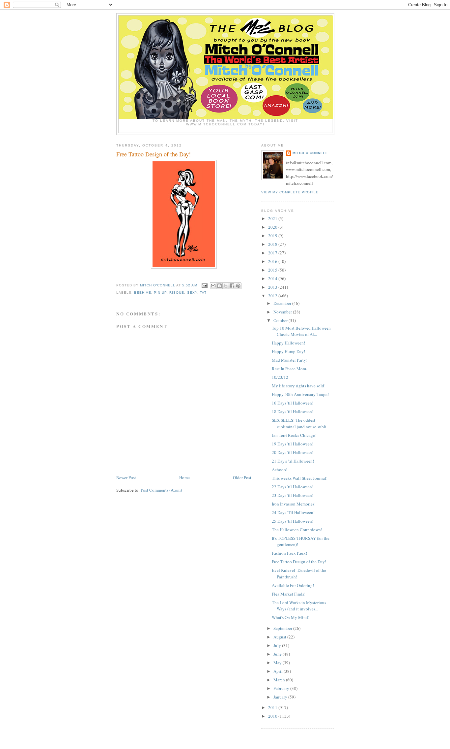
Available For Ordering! (293, 585)
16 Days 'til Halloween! (292, 403)
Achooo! (279, 469)
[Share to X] (225, 285)
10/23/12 (280, 377)
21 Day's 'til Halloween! (293, 461)
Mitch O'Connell (310, 153)
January (280, 697)
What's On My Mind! (290, 617)
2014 (273, 278)
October (281, 320)
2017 (273, 253)
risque (176, 292)
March (279, 680)
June (278, 654)
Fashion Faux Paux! (289, 553)
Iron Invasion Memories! (294, 504)
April (278, 671)
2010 (273, 716)
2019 (273, 236)
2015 (273, 270)
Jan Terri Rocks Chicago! (294, 435)
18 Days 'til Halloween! (292, 411)
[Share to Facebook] (232, 285)
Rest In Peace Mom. (289, 369)
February (281, 688)
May (278, 663)
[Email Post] (204, 285)
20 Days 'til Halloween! (292, 452)
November (283, 312)
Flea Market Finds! (288, 594)
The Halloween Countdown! (297, 530)
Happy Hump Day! (288, 351)
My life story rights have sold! (298, 386)
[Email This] (213, 285)
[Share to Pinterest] (238, 285)
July (277, 645)
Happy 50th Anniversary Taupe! (300, 394)
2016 (273, 261)
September (283, 628)
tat (203, 292)
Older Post (242, 477)
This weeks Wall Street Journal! (299, 478)
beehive (142, 292)
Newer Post (126, 477)
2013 (273, 287)
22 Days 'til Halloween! (292, 487)
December (282, 303)
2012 (273, 296)
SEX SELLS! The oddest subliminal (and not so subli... (300, 423)
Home (184, 477)
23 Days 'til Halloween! (292, 495)
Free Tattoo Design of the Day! (299, 562)
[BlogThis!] (219, 285)
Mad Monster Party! (289, 360)
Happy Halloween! (288, 343)
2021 (273, 218)
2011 (273, 707)
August (280, 637)
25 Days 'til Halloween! (292, 521)
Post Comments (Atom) (161, 490)
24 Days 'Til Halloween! (293, 512)
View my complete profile (290, 192)
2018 (273, 244)
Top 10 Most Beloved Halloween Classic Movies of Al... (301, 331)
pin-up (160, 292)
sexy (192, 292)
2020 (273, 227)
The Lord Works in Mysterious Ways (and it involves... (299, 606)
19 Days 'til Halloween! (292, 444)
